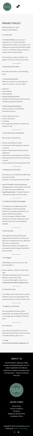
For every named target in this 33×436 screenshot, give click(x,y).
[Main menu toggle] (29, 7)
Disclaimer (16, 411)
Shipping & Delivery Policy (16, 414)
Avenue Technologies (20, 428)
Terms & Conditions (16, 408)
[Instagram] (14, 432)
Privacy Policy (16, 406)
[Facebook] (18, 432)
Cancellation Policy (16, 416)
